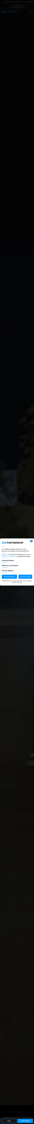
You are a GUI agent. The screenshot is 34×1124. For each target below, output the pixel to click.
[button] (31, 541)
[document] (17, 562)
